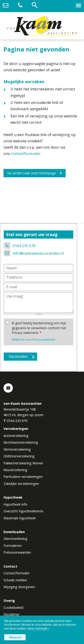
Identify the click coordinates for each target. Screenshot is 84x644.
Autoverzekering (16, 435)
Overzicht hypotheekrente (23, 511)
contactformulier (25, 153)
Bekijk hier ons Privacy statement (33, 340)
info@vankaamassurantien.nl (38, 253)
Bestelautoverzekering (21, 442)
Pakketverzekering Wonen (23, 463)
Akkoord (15, 637)
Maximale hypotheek (20, 518)
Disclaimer (11, 614)
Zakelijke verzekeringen (21, 483)
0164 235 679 (24, 245)
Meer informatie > (39, 628)
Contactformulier (17, 573)
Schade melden (15, 580)
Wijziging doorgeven (19, 587)
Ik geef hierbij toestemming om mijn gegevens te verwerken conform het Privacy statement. (39, 328)
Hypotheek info (15, 504)
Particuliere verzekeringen (23, 476)
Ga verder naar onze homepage (31, 173)
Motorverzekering (17, 449)
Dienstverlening (15, 538)
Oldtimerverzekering (19, 456)
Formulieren (13, 545)
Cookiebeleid (13, 607)
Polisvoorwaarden (17, 552)
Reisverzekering (15, 470)
